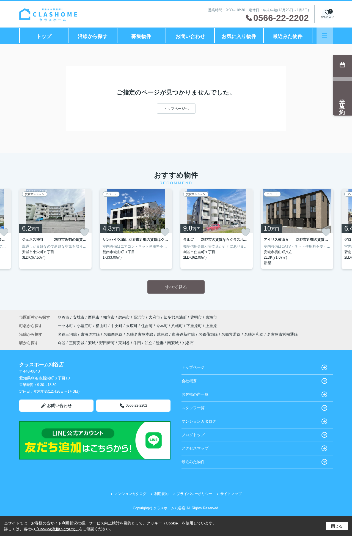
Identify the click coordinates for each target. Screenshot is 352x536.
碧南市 (124, 317)
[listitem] (55, 229)
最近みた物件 (287, 36)
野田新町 (107, 343)
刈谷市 (63, 317)
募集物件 (141, 36)
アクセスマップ (195, 448)
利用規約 (161, 494)
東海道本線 (91, 334)
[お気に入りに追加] (84, 232)
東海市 (211, 317)
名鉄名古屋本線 (140, 334)
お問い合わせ (190, 36)
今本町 (162, 326)
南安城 (173, 343)
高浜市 (139, 317)
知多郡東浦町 (175, 317)
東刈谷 (124, 343)
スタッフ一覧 (193, 408)
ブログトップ (193, 435)
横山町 (102, 326)
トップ (44, 36)
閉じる (337, 526)
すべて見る (176, 287)
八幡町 (177, 326)
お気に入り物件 (239, 36)
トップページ (193, 367)
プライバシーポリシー (194, 494)
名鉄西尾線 (113, 334)
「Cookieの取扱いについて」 (57, 529)
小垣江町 (85, 326)
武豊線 (163, 334)
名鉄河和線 (254, 334)
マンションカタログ (199, 421)
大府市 (154, 317)
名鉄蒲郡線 (209, 334)
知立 (148, 343)
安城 (92, 343)
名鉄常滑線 (231, 334)
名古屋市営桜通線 (282, 334)
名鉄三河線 (68, 334)
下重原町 (194, 326)
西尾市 (94, 317)
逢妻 (160, 343)
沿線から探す (93, 36)
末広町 (132, 326)
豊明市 (196, 317)
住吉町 (147, 326)
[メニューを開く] (324, 35)
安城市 (78, 317)
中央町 (117, 326)
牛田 (137, 343)
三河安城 (76, 343)
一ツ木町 (66, 326)
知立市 (109, 317)
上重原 (211, 326)
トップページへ (176, 108)
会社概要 (189, 381)
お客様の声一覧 (195, 394)
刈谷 (61, 343)
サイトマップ (231, 494)
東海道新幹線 (184, 334)
